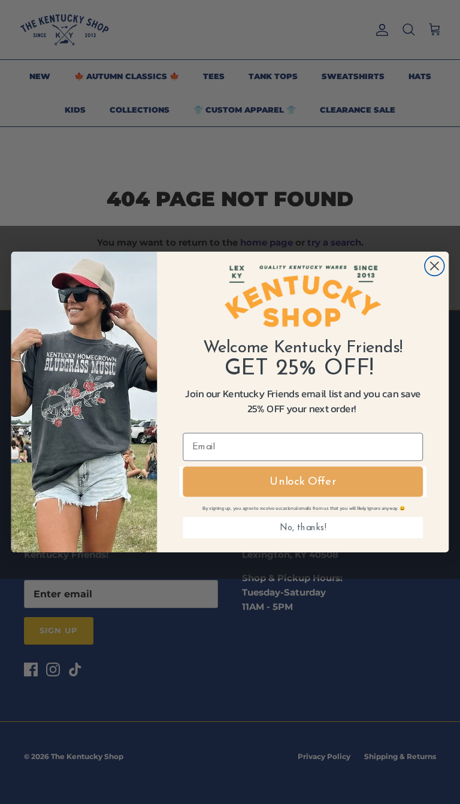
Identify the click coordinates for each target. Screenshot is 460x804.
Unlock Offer (303, 482)
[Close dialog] (434, 266)
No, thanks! (303, 527)
